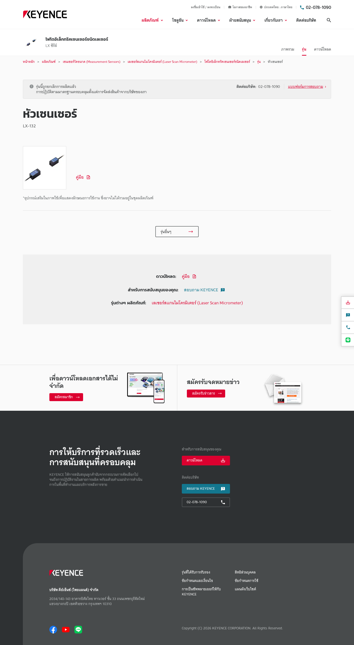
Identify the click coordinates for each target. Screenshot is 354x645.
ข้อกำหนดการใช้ (246, 580)
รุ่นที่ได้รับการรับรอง (196, 572)
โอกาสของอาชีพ (242, 7)
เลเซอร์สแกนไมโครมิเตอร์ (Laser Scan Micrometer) (197, 302)
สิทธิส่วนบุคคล (245, 572)
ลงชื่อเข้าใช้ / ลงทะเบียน (205, 7)
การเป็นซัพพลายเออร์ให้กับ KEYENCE (201, 592)
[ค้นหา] (329, 20)
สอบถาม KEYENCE (201, 289)
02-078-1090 (318, 7)
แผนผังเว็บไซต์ (245, 589)
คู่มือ (80, 177)
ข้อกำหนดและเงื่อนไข (197, 580)
